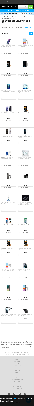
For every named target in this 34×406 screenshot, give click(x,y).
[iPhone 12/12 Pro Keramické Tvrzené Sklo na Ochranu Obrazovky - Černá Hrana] (25, 223)
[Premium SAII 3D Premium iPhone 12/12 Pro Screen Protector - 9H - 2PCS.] (8, 134)
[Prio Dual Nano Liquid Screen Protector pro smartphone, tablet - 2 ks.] (8, 44)
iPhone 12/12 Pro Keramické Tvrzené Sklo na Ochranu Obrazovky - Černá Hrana (24, 225)
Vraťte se (5, 16)
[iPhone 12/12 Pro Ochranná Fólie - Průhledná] (8, 290)
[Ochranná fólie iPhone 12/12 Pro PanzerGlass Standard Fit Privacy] (25, 111)
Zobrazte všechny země (17, 379)
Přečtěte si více (27, 27)
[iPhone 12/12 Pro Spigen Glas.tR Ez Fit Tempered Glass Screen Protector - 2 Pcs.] (25, 89)
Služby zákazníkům (17, 361)
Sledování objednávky (17, 366)
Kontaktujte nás (17, 386)
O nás (17, 368)
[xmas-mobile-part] (17, 12)
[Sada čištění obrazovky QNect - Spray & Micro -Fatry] (8, 201)
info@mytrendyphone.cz (23, 354)
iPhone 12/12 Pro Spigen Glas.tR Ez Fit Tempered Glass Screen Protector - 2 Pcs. (25, 91)
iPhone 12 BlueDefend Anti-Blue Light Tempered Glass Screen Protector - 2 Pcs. (7, 113)
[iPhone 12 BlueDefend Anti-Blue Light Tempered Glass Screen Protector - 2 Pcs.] (8, 111)
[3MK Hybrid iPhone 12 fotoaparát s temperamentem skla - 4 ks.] (8, 156)
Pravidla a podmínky (17, 388)
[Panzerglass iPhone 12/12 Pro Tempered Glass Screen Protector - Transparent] (8, 66)
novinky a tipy (17, 381)
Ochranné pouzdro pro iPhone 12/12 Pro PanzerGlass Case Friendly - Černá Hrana (25, 248)
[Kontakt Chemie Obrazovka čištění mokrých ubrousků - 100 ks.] (8, 223)
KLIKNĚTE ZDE (24, 2)
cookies (14, 398)
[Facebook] (9, 394)
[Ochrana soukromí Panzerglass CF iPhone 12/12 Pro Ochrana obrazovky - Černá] (8, 246)
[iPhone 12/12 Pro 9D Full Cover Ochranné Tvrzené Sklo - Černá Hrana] (8, 89)
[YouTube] (25, 394)
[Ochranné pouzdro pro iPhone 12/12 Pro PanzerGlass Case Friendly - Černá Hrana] (25, 246)
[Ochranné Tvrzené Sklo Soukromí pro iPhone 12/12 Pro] (25, 66)
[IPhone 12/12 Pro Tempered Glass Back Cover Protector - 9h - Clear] (8, 178)
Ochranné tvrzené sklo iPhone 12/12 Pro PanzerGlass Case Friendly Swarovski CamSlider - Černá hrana (25, 181)
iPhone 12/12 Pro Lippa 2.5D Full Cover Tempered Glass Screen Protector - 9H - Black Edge (25, 136)
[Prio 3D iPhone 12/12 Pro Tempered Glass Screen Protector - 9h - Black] (8, 268)
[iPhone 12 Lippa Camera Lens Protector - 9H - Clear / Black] (25, 313)
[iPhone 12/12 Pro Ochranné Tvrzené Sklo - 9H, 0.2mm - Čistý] (25, 44)
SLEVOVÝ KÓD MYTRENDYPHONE (17, 384)
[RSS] (20, 394)
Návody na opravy (17, 375)
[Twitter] (14, 394)
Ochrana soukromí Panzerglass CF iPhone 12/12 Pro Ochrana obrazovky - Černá (8, 248)
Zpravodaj (17, 372)
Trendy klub (17, 370)
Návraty (17, 363)
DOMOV (17, 359)
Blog (17, 377)
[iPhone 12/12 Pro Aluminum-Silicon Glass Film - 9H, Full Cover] (25, 268)
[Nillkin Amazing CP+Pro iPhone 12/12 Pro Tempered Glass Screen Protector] (8, 313)
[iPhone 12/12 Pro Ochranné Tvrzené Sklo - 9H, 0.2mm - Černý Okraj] (25, 290)
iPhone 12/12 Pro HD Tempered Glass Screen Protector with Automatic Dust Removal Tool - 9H (24, 158)
